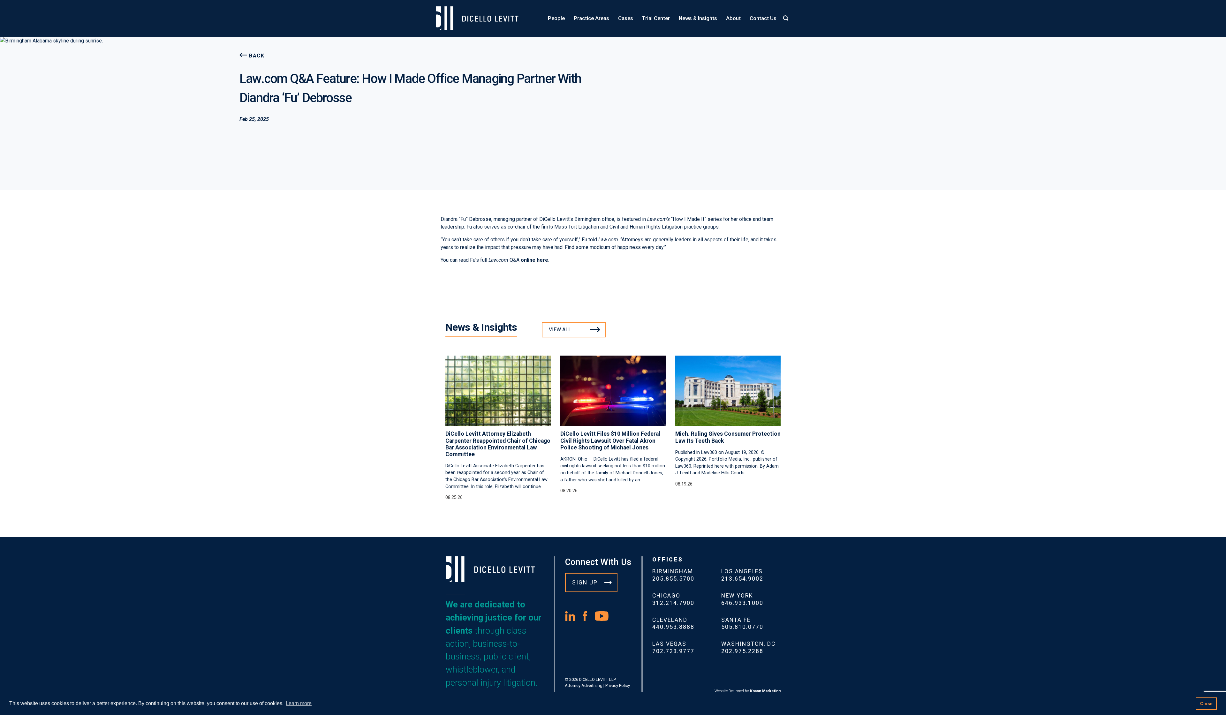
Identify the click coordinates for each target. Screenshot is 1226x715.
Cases (625, 18)
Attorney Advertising (583, 685)
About (733, 18)
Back (256, 56)
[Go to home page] (480, 18)
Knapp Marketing (765, 691)
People (556, 18)
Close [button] (1206, 703)
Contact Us (763, 18)
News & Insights (698, 18)
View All (560, 330)
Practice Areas (591, 18)
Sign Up (585, 582)
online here (534, 260)
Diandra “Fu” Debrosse (466, 219)
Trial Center (656, 18)
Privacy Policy (617, 685)
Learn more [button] (299, 703)
